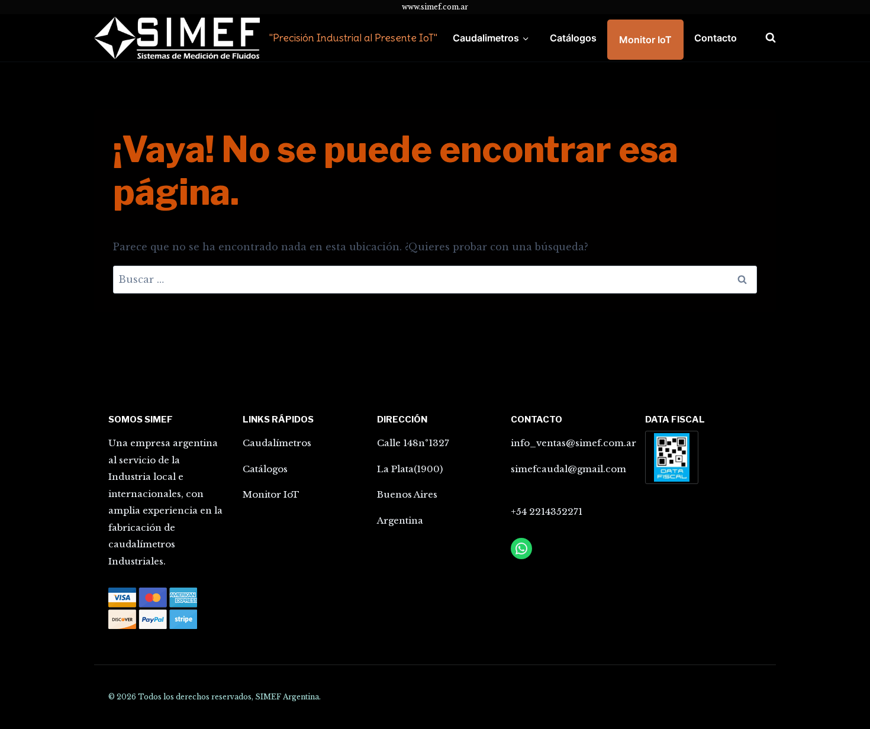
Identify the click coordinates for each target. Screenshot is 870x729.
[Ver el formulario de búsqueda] (764, 38)
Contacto (715, 38)
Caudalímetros (277, 443)
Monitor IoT (645, 40)
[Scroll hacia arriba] (807, 701)
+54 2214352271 (546, 511)
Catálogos (573, 38)
